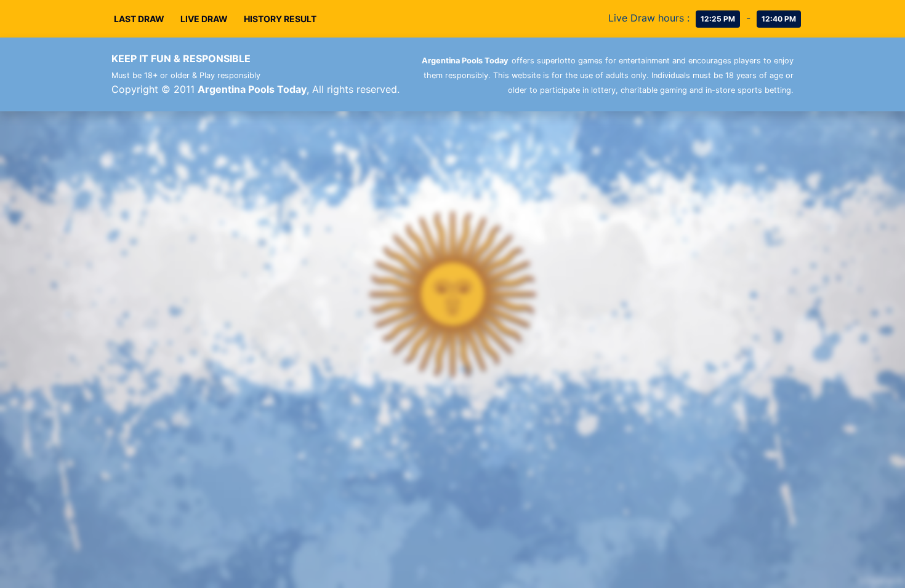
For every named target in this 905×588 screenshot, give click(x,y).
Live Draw (204, 19)
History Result (280, 19)
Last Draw (139, 19)
